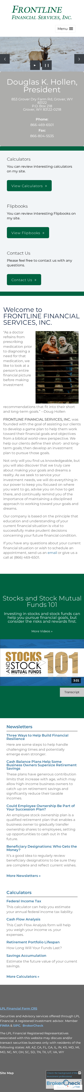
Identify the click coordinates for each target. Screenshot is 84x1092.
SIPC (16, 1025)
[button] (65, 28)
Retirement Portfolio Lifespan (33, 942)
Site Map (7, 1073)
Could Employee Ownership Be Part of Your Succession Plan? (40, 807)
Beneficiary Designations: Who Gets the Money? (41, 848)
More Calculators (22, 977)
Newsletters (19, 726)
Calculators (18, 892)
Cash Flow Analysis (23, 919)
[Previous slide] (5, 59)
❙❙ (47, 65)
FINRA (4, 1025)
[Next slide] (79, 59)
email (52, 553)
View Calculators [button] (27, 186)
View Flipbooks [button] (25, 233)
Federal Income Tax (23, 901)
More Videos (42, 631)
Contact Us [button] (21, 280)
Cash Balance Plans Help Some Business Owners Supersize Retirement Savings (41, 765)
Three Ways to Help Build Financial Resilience (37, 737)
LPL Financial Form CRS (18, 1008)
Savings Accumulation (26, 956)
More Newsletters (23, 876)
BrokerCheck (33, 1025)
